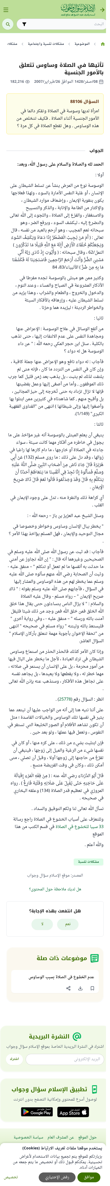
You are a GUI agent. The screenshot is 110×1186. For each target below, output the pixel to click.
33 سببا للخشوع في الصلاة (80, 827)
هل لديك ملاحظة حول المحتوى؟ (55, 889)
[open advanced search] (24, 24)
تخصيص (11, 1177)
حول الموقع (87, 1137)
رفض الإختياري (57, 1177)
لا (42, 924)
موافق (89, 1177)
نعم (68, 924)
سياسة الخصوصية (28, 1137)
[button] (92, 988)
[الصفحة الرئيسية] (102, 44)
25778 (65, 700)
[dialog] (53, 1164)
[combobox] (66, 24)
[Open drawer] (6, 10)
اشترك (14, 1059)
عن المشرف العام (61, 1137)
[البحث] (7, 24)
